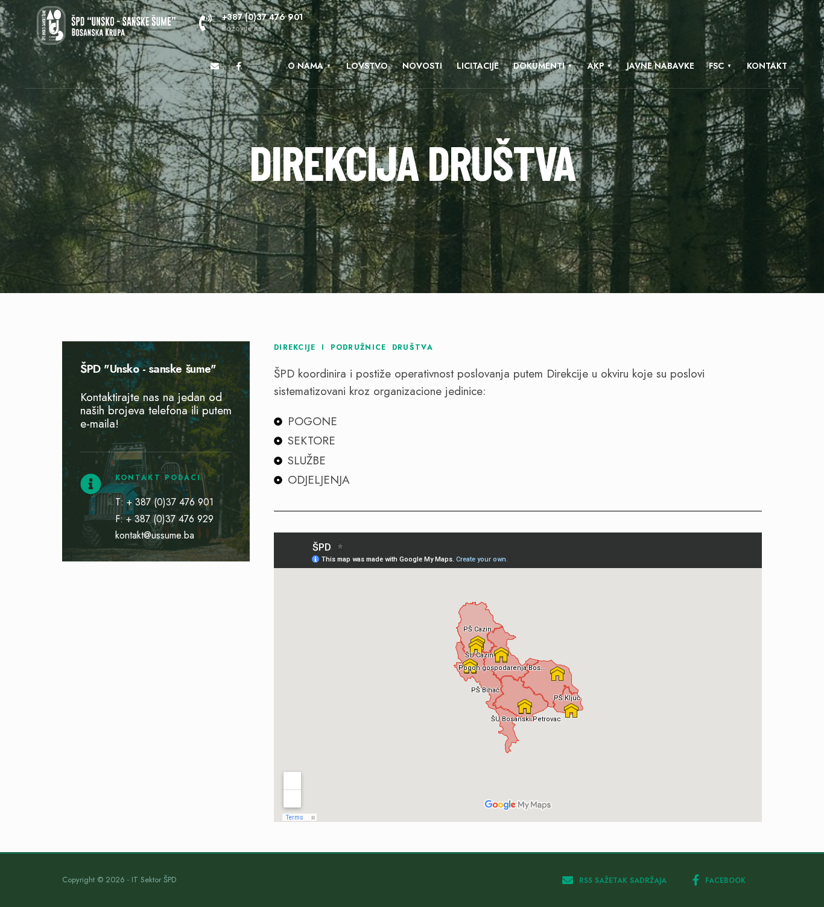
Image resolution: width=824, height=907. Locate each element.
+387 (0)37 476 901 (262, 22)
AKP (596, 66)
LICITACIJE (478, 66)
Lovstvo (367, 66)
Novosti (422, 66)
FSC (716, 66)
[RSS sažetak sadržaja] (214, 66)
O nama (305, 66)
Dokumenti (539, 66)
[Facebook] (239, 66)
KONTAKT (767, 66)
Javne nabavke (660, 66)
